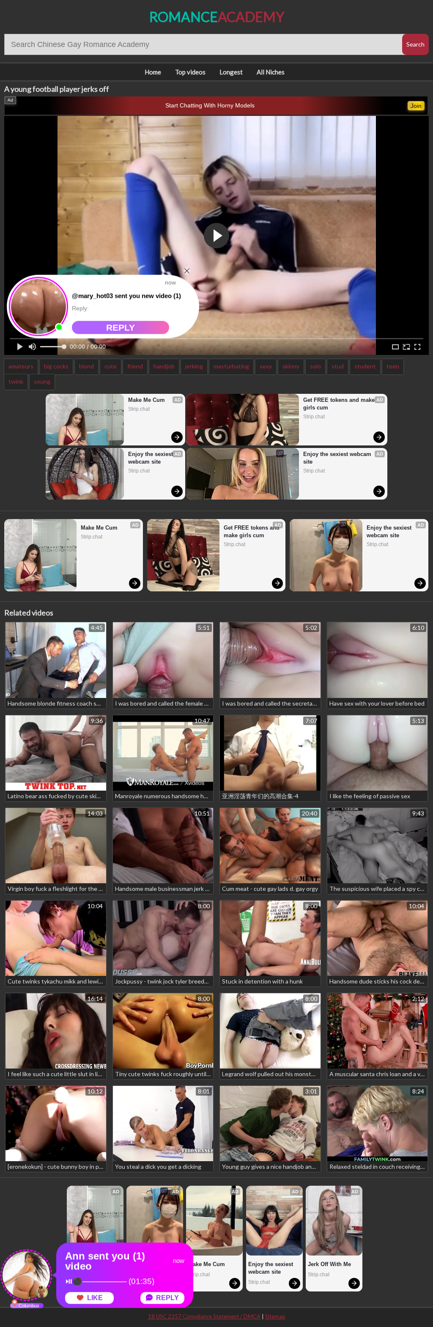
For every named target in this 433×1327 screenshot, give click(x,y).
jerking (194, 366)
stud (338, 366)
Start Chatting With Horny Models (210, 105)
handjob (164, 366)
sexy (266, 366)
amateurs (20, 366)
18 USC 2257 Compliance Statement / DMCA (204, 1316)
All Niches (271, 72)
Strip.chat (139, 409)
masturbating (231, 366)
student (365, 366)
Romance (216, 16)
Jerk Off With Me (329, 1264)
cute (110, 366)
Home (153, 72)
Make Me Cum (146, 400)
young (42, 381)
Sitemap (275, 1316)
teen (392, 366)
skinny (290, 366)
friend (135, 366)
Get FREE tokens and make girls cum (339, 404)
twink (15, 381)
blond (86, 366)
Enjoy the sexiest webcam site (151, 458)
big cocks (56, 366)
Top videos (190, 72)
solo (315, 366)
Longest (231, 72)
